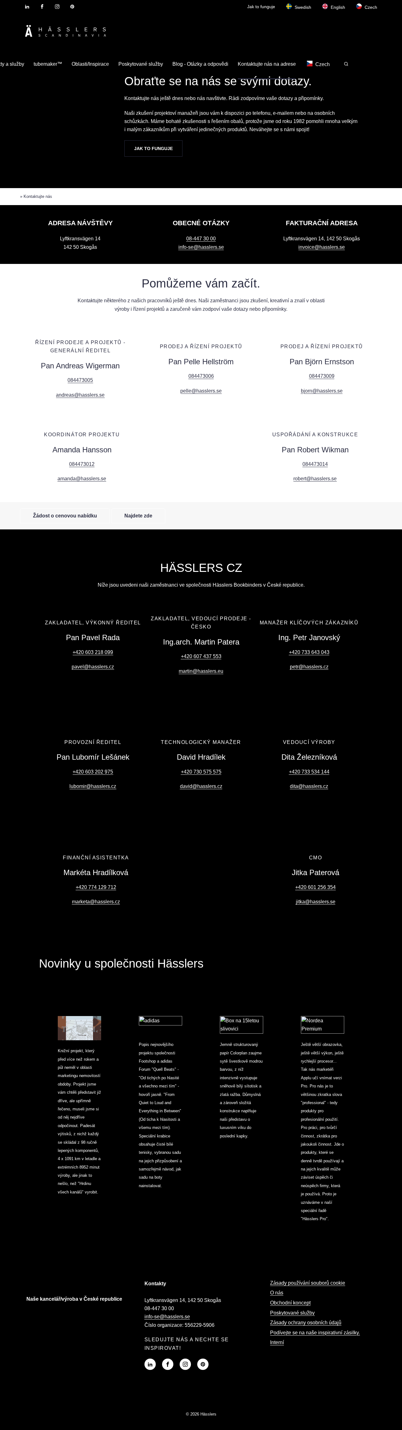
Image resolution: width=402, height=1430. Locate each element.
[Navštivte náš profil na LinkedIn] (27, 6)
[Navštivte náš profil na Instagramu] (57, 6)
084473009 (321, 376)
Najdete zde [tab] (138, 515)
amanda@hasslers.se (81, 478)
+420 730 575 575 (201, 771)
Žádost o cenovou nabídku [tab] (65, 515)
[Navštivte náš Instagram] (185, 1364)
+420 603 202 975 (93, 771)
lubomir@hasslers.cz (92, 786)
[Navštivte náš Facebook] (167, 1364)
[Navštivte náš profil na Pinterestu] (72, 6)
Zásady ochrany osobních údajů (305, 1322)
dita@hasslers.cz (309, 786)
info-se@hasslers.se (201, 247)
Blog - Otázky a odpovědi (200, 64)
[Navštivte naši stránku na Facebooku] (42, 6)
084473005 (80, 380)
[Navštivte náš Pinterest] (203, 1364)
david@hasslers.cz (201, 786)
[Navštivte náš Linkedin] (150, 1364)
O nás (276, 1292)
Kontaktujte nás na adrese (267, 64)
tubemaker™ (48, 64)
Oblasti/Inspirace (90, 64)
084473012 (82, 464)
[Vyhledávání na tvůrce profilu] (346, 64)
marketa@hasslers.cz (96, 901)
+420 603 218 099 (93, 652)
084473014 (315, 464)
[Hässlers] (65, 38)
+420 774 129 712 (96, 887)
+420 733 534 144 (309, 771)
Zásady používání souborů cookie (307, 1283)
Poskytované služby (140, 64)
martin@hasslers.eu (201, 671)
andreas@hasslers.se (80, 395)
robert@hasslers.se (315, 478)
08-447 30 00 (201, 238)
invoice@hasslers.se (321, 247)
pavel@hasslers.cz (93, 666)
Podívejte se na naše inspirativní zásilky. (315, 1332)
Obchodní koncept (290, 1302)
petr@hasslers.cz (309, 666)
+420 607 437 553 (201, 656)
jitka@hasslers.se (315, 901)
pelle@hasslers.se (201, 391)
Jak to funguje (261, 6)
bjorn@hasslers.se (322, 391)
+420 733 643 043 (309, 652)
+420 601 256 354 (315, 887)
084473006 (201, 376)
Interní (277, 1342)
